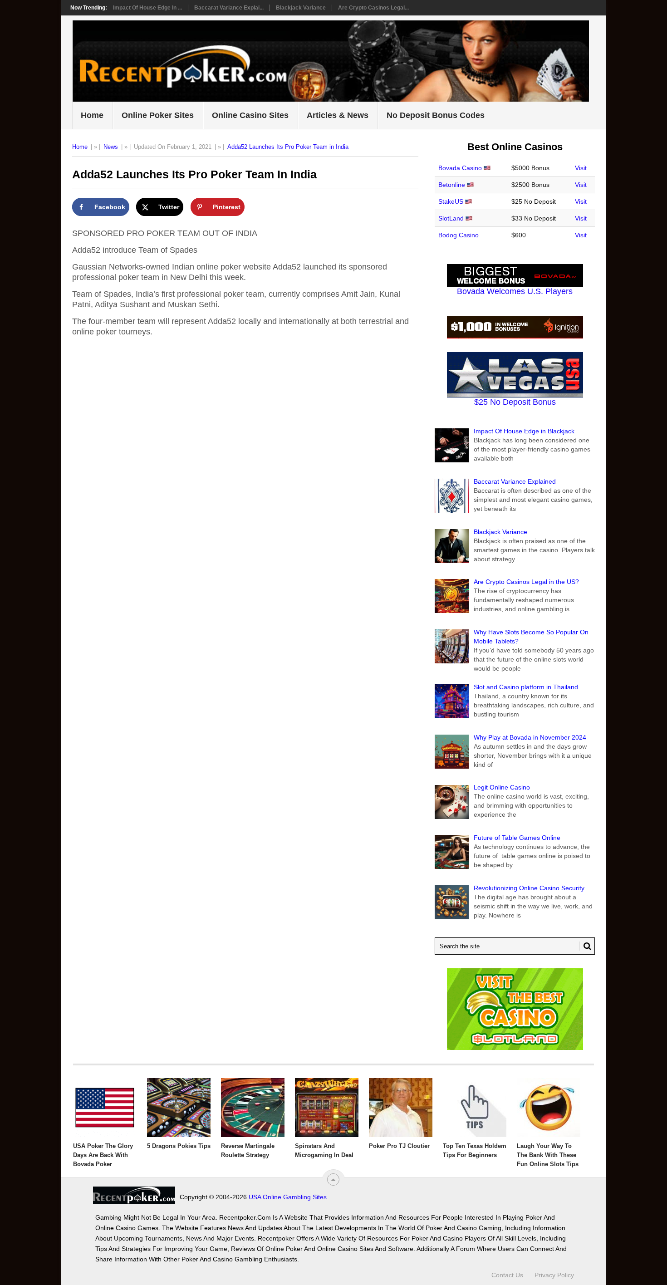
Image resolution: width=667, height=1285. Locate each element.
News (110, 146)
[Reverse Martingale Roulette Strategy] (252, 1107)
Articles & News (337, 115)
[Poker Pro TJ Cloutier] (400, 1107)
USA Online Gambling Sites (288, 1197)
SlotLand (451, 218)
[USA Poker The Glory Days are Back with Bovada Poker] (105, 1107)
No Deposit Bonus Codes (436, 115)
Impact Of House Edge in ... (147, 8)
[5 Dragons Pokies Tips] (179, 1107)
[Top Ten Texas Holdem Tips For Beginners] (474, 1107)
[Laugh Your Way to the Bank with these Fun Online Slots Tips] (548, 1107)
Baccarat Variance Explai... (229, 8)
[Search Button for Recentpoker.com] (585, 946)
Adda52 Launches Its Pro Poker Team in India (287, 146)
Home (92, 115)
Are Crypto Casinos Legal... (373, 8)
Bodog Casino (458, 235)
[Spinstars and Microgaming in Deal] (326, 1107)
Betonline (451, 184)
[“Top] (333, 1179)
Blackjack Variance (301, 8)
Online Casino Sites (250, 115)
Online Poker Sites (158, 115)
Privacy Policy (554, 1275)
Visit (581, 168)
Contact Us (507, 1275)
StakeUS (450, 201)
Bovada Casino (460, 168)
